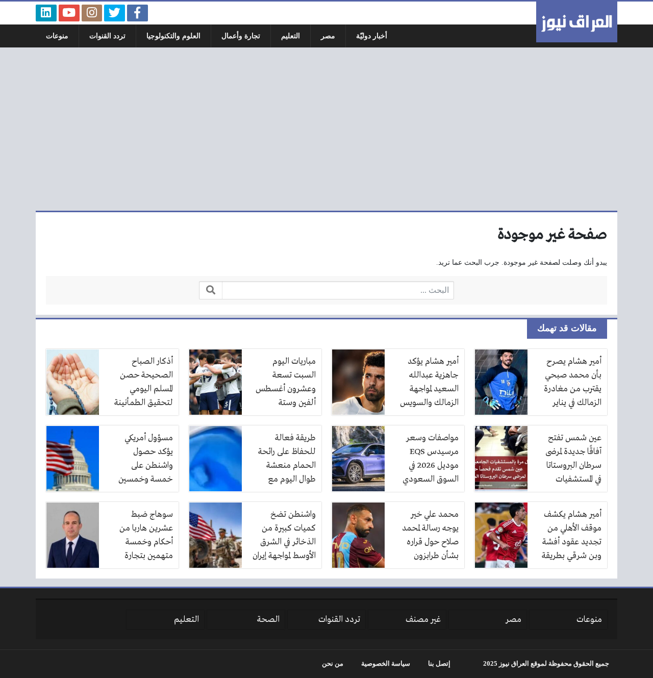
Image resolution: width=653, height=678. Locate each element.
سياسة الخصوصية (385, 663)
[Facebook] (137, 13)
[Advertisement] (326, 129)
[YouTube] (69, 13)
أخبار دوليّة (371, 36)
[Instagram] (92, 13)
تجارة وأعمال (240, 36)
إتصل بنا (439, 663)
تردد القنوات (107, 36)
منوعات (57, 36)
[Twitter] (114, 13)
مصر (328, 36)
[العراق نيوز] (576, 22)
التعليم (290, 36)
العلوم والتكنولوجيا (173, 36)
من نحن (332, 663)
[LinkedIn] (46, 13)
